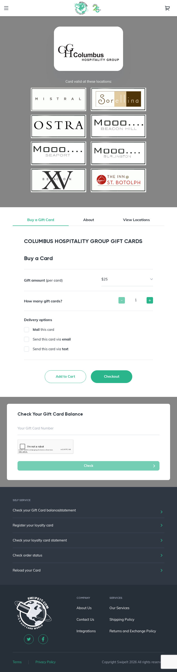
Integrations (86, 631)
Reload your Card (27, 570)
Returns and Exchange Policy (132, 631)
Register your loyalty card (33, 525)
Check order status (27, 555)
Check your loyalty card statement (40, 540)
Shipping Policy (121, 619)
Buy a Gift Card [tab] (40, 219)
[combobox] (127, 279)
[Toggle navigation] (6, 8)
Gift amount (43, 280)
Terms (17, 662)
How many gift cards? (43, 301)
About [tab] (88, 219)
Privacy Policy (45, 662)
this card (43, 329)
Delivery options (38, 319)
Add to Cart (65, 376)
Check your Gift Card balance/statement (44, 510)
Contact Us (85, 619)
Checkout (111, 376)
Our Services (119, 608)
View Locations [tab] (136, 219)
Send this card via (52, 339)
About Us (84, 608)
